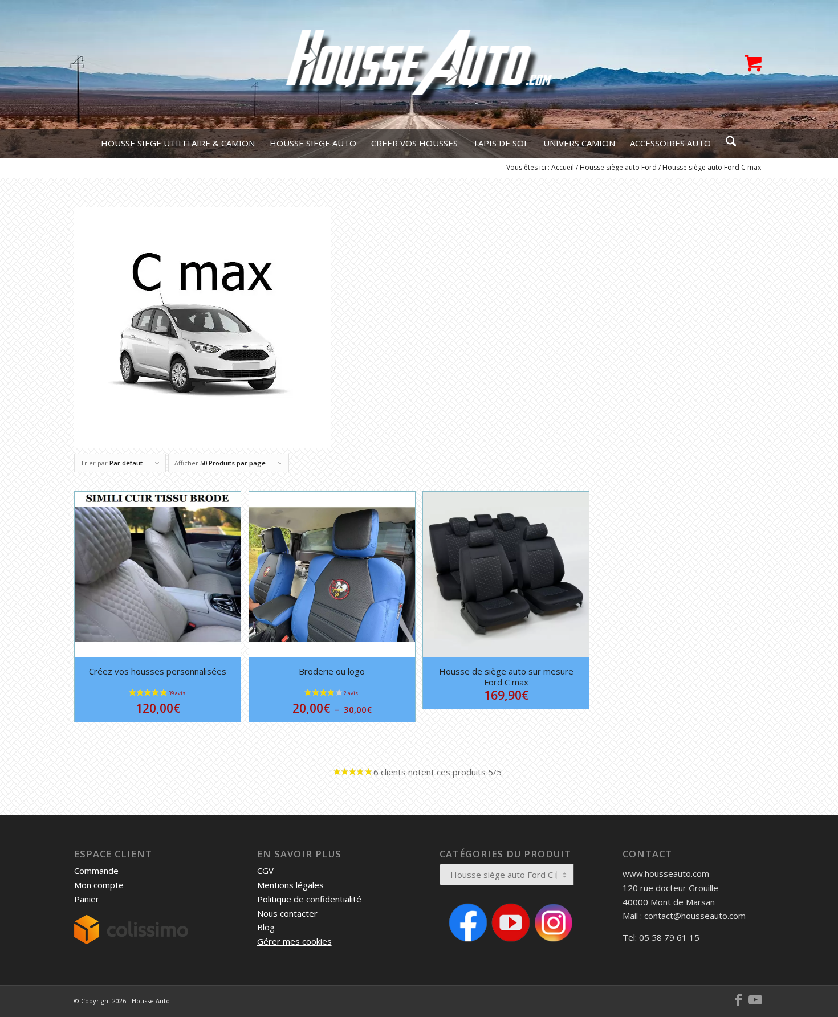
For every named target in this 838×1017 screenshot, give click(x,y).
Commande (96, 870)
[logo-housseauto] (419, 64)
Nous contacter (287, 913)
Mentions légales (290, 885)
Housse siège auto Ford (618, 167)
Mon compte (99, 885)
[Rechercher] (727, 143)
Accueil (562, 167)
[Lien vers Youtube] (755, 999)
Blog (266, 927)
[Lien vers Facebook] (738, 999)
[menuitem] (177, 143)
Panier (86, 899)
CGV (265, 870)
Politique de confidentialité (309, 899)
